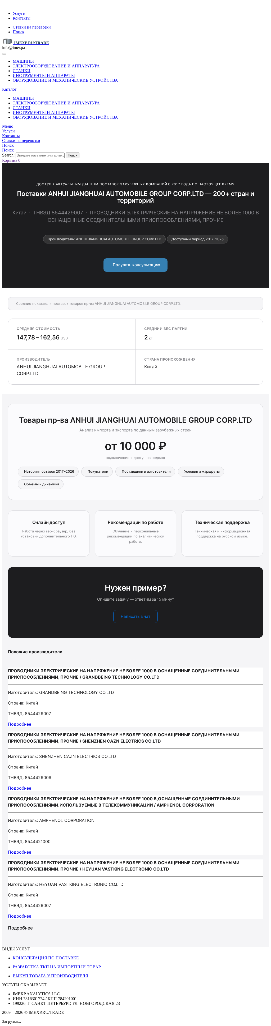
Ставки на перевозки (32, 27)
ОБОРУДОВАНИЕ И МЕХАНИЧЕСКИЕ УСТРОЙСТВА (65, 80)
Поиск (18, 32)
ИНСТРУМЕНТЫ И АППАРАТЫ (44, 75)
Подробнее (19, 724)
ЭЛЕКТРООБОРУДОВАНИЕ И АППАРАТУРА (56, 66)
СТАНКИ (21, 70)
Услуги (19, 13)
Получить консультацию (135, 264)
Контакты (21, 18)
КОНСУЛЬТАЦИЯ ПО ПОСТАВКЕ (46, 958)
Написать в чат (135, 616)
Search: (8, 155)
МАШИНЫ (23, 61)
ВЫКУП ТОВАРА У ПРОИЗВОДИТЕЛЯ (50, 976)
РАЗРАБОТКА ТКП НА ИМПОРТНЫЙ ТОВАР (57, 967)
